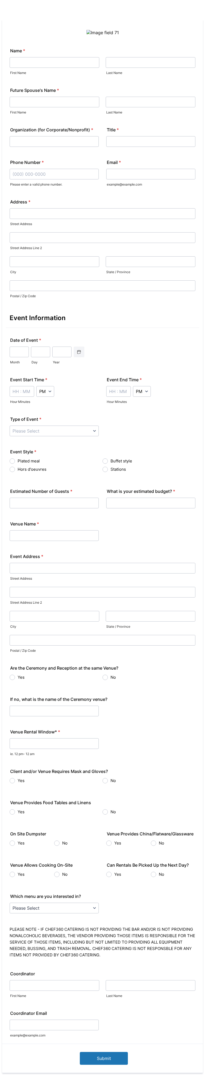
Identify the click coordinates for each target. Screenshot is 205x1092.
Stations (118, 469)
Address (20, 202)
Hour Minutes (20, 402)
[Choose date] (79, 352)
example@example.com (124, 184)
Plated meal (29, 460)
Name (17, 50)
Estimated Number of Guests (41, 491)
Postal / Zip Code (23, 296)
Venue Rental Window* (35, 731)
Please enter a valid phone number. (36, 184)
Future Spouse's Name (34, 90)
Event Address (26, 556)
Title (113, 129)
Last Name (114, 73)
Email (114, 162)
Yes (21, 677)
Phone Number (27, 162)
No (113, 677)
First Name (18, 73)
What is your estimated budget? (141, 491)
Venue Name (24, 524)
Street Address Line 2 (26, 248)
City (13, 272)
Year (56, 362)
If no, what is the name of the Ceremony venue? (58, 699)
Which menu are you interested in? (45, 896)
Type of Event (25, 419)
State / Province (118, 272)
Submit (104, 1058)
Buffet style (121, 460)
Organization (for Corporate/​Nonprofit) (51, 129)
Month (15, 362)
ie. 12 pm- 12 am (22, 754)
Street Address (21, 224)
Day (34, 362)
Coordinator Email (28, 1013)
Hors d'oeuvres (32, 469)
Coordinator (22, 973)
